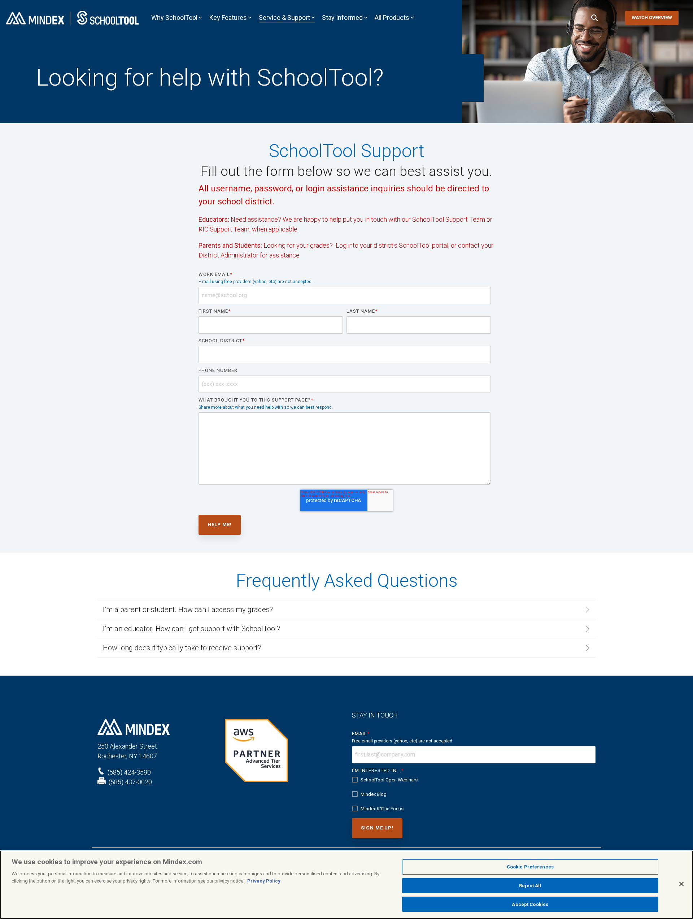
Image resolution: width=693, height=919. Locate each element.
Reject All (530, 885)
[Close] (681, 884)
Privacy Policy (263, 881)
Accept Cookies (530, 904)
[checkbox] (474, 794)
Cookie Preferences (530, 867)
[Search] (594, 18)
